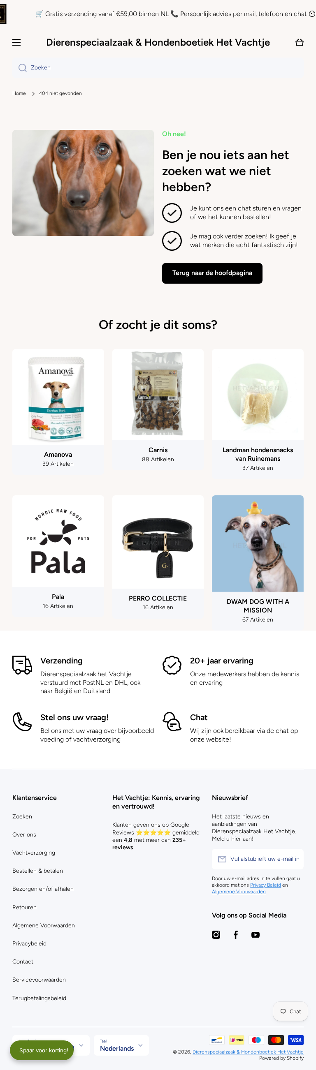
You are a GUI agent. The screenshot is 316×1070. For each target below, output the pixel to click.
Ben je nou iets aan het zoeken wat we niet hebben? (225, 170)
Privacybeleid (29, 943)
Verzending (61, 661)
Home (19, 93)
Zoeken (22, 816)
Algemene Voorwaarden (43, 925)
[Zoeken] (19, 68)
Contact (22, 961)
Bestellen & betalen (37, 870)
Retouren (24, 907)
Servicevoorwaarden (39, 979)
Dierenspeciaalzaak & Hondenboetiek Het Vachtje (248, 1052)
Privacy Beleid (265, 885)
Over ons (24, 834)
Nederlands (117, 1048)
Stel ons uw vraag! (74, 717)
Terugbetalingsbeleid (39, 998)
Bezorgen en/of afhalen (43, 888)
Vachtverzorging (33, 852)
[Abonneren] (293, 859)
